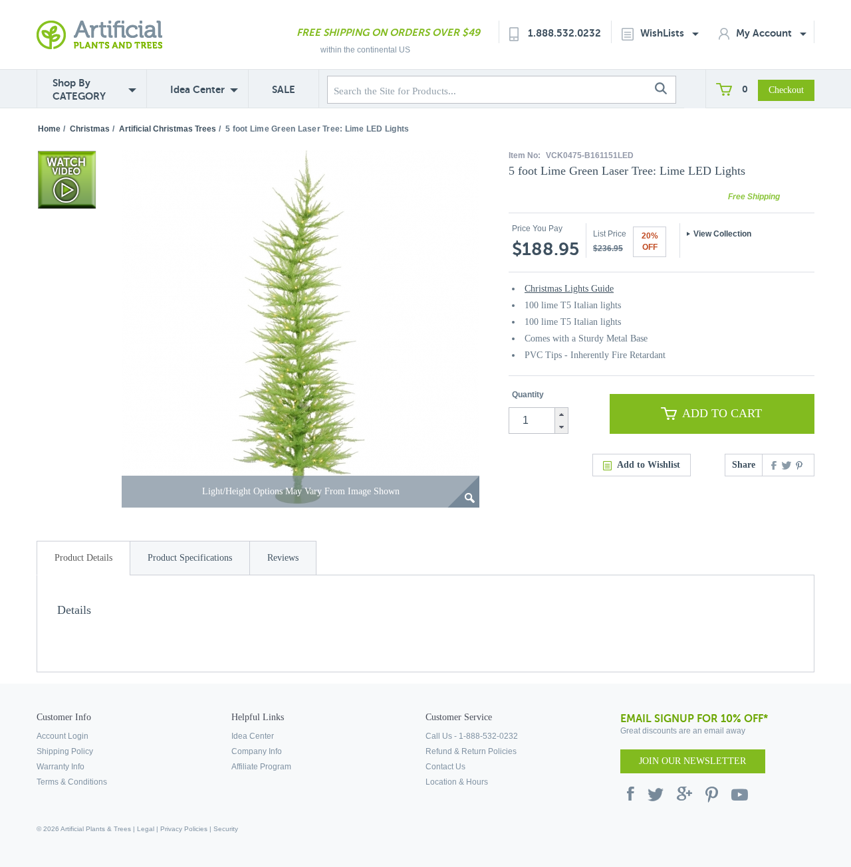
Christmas (90, 129)
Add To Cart (722, 413)
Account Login (62, 736)
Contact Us (445, 766)
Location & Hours (457, 782)
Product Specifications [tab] (190, 558)
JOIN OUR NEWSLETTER (692, 761)
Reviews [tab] (283, 558)
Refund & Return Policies (471, 751)
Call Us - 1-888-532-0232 (472, 736)
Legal (145, 828)
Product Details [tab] (83, 558)
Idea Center (197, 89)
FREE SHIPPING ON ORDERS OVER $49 (388, 32)
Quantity (528, 394)
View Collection (722, 234)
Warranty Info (60, 766)
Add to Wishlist (648, 465)
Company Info (256, 751)
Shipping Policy (65, 751)
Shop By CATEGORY (79, 89)
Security (225, 828)
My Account (765, 33)
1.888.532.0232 (564, 33)
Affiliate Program (261, 766)
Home (49, 129)
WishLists (663, 33)
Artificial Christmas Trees (167, 129)
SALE (283, 89)
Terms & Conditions (72, 782)
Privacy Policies (183, 828)
